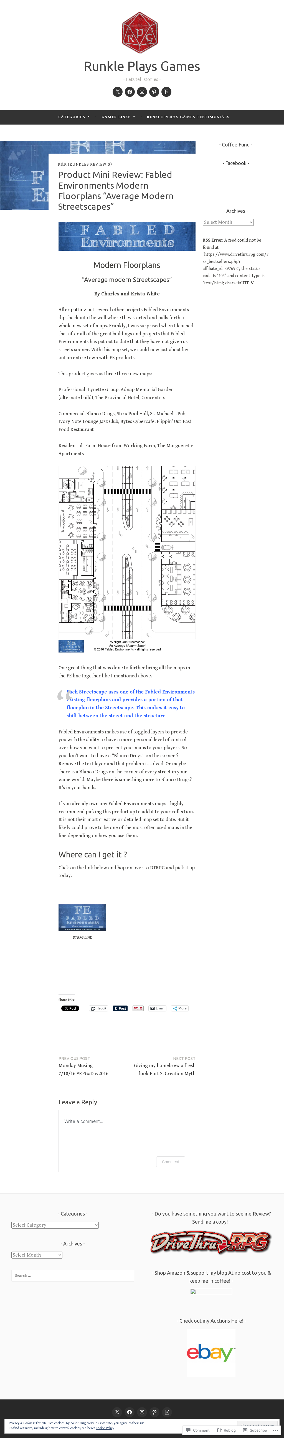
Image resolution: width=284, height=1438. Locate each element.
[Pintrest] (154, 92)
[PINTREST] (154, 1412)
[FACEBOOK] (129, 1412)
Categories (71, 117)
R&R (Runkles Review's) (85, 164)
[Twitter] (117, 92)
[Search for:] (72, 1275)
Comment (170, 1161)
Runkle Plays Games (142, 66)
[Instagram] (142, 92)
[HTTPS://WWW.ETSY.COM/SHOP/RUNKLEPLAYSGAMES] (167, 1412)
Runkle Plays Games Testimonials (188, 117)
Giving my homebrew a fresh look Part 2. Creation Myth (165, 1066)
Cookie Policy (105, 1428)
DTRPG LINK (82, 937)
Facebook (236, 163)
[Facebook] (130, 92)
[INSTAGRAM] (142, 1412)
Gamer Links (116, 117)
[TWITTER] (117, 1412)
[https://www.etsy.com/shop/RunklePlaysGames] (166, 92)
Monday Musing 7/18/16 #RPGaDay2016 (83, 1066)
